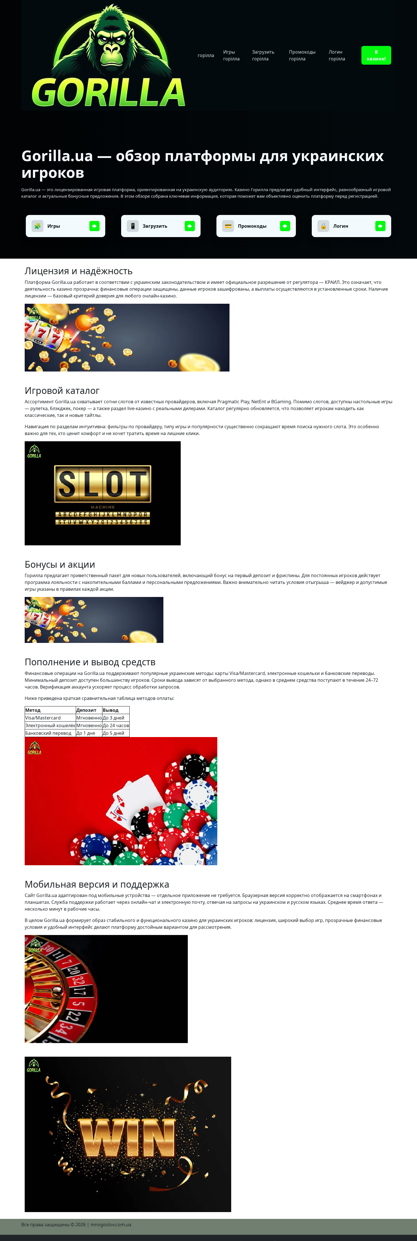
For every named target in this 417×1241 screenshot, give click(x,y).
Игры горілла (231, 55)
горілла (206, 55)
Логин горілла (337, 55)
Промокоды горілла (302, 55)
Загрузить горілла (263, 55)
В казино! (376, 55)
